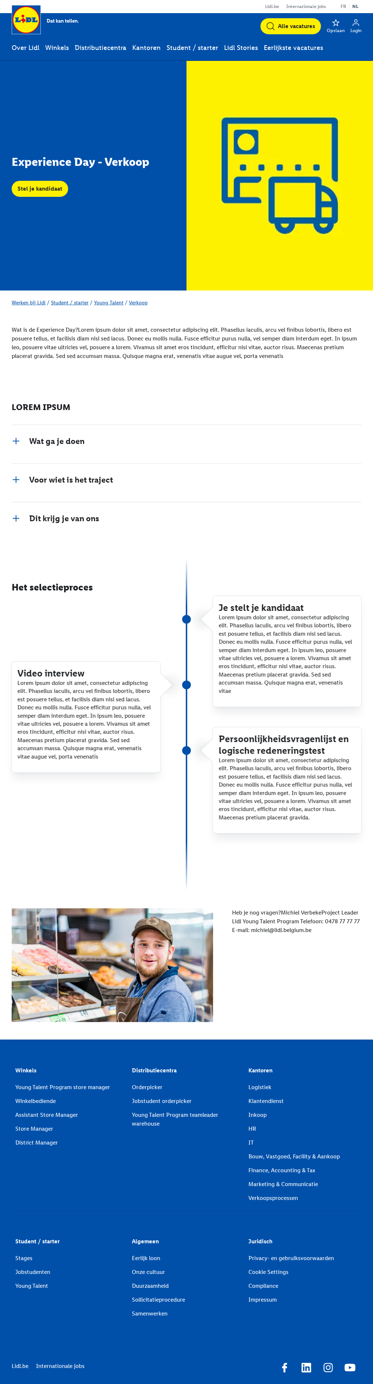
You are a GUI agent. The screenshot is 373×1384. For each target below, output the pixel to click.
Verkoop (138, 303)
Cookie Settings (268, 1271)
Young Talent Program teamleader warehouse (175, 1119)
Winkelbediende (35, 1101)
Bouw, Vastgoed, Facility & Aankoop (294, 1156)
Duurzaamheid (150, 1285)
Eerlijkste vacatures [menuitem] (293, 47)
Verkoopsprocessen (273, 1197)
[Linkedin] (306, 1368)
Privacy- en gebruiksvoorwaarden (291, 1258)
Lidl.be (272, 6)
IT (251, 1142)
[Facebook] (284, 1368)
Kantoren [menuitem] (146, 47)
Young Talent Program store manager (62, 1087)
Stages (23, 1258)
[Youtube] (350, 1368)
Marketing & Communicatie (283, 1184)
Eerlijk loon (146, 1258)
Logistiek (259, 1087)
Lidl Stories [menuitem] (241, 47)
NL (355, 6)
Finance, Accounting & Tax (281, 1170)
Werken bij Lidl (29, 303)
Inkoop (257, 1114)
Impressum (262, 1299)
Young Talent (108, 303)
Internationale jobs (306, 6)
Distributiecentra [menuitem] (100, 47)
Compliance (263, 1285)
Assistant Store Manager (46, 1114)
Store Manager (34, 1128)
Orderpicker (147, 1087)
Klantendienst (266, 1101)
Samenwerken (150, 1313)
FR (343, 6)
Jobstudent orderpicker (162, 1101)
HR (252, 1128)
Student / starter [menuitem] (192, 47)
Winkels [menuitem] (57, 47)
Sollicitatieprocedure (158, 1299)
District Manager (36, 1142)
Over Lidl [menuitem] (25, 47)
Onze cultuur (148, 1271)
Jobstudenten (32, 1271)
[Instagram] (328, 1368)
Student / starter (70, 303)
